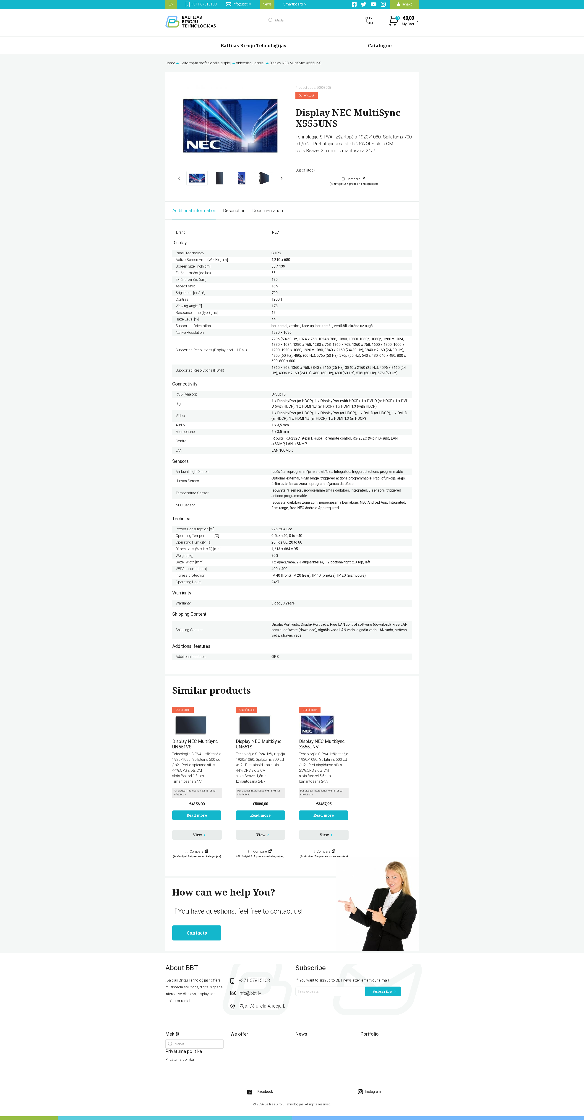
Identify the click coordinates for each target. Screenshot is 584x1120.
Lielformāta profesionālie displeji (205, 63)
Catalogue (380, 45)
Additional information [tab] (194, 210)
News (267, 4)
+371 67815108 (203, 4)
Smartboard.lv (294, 4)
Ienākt (406, 4)
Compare (353, 179)
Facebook (265, 1091)
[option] (230, 126)
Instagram (372, 1091)
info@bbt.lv (242, 4)
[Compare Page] (363, 179)
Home (170, 63)
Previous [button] (179, 178)
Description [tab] (234, 210)
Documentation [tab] (267, 210)
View (197, 834)
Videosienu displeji (250, 63)
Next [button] (281, 178)
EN (171, 4)
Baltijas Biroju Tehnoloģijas (253, 45)
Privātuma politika (179, 1059)
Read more (197, 815)
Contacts (197, 933)
